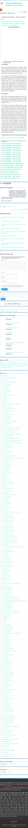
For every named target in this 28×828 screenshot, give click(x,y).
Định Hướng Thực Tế (7, 473)
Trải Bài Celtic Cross (7, 698)
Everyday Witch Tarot (7, 481)
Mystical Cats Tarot (7, 564)
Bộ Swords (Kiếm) (6, 416)
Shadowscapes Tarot (7, 603)
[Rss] (14, 823)
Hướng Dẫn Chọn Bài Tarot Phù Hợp (11, 512)
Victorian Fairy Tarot (7, 737)
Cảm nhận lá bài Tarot (7, 447)
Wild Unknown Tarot (7, 741)
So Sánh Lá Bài (6, 613)
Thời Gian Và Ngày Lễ (7, 672)
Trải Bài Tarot (5, 702)
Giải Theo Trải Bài (6, 490)
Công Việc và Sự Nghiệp (8, 455)
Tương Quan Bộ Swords (8, 720)
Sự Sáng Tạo (5, 618)
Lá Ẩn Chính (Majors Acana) (9, 536)
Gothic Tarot (5, 499)
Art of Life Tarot (6, 390)
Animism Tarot (5, 386)
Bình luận (4, 260)
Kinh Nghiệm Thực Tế (7, 533)
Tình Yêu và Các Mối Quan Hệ (9, 689)
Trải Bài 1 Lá (5, 694)
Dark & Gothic (5, 462)
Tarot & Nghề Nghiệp (7, 629)
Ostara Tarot (5, 585)
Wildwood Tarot (6, 745)
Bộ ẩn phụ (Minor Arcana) (8, 410)
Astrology (4, 393)
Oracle (4, 581)
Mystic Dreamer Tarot (7, 561)
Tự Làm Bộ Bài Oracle (7, 711)
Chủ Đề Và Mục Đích (7, 451)
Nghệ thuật (5, 568)
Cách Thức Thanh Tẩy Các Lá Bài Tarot (12, 442)
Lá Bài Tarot (5, 544)
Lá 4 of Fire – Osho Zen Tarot (10, 171)
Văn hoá (4, 728)
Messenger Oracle (6, 559)
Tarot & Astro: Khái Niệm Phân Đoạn (12, 247)
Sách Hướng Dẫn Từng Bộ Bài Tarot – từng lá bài (14, 600)
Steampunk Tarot (6, 616)
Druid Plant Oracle (6, 466)
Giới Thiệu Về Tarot (7, 497)
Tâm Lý (4, 622)
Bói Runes (5, 425)
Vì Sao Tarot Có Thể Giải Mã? (9, 735)
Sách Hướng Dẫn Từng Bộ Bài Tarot (11, 598)
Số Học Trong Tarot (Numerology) (10, 611)
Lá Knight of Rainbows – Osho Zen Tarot (13, 163)
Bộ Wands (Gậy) (6, 419)
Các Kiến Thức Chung (7, 436)
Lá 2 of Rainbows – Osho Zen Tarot (12, 147)
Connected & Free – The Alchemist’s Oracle (13, 458)
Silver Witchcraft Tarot (7, 607)
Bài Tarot (4, 399)
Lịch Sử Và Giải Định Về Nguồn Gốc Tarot (12, 546)
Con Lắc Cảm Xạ (6, 453)
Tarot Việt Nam (6, 652)
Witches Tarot (5, 748)
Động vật (4, 477)
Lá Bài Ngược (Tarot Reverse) (9, 542)
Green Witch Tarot (6, 501)
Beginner (4, 401)
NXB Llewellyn (6, 574)
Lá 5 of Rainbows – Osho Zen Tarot (12, 152)
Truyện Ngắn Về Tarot (7, 709)
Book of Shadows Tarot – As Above (10, 427)
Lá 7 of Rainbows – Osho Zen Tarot (12, 156)
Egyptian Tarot (5, 479)
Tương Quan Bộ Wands (8, 722)
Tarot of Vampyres (6, 646)
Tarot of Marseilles (6, 642)
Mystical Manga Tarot (7, 566)
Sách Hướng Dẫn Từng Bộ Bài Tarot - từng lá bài (13, 24)
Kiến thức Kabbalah (7, 525)
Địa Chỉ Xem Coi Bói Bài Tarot (9, 362)
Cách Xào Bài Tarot (7, 445)
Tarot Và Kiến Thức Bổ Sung (9, 650)
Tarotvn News (14, 821)
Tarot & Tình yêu (6, 631)
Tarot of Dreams (6, 639)
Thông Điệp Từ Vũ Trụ (7, 674)
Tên (2, 272)
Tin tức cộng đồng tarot (8, 681)
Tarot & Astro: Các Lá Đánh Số (10, 221)
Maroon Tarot (5, 555)
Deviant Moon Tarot (7, 464)
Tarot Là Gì (21, 362)
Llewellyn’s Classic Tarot (8, 551)
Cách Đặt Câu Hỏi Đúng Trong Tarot (11, 438)
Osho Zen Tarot (7, 183)
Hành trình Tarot (6, 503)
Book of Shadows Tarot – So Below (10, 429)
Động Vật (4, 475)
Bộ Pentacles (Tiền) (7, 414)
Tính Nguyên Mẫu (6, 685)
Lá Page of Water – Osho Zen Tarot (11, 176)
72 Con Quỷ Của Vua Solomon (9, 377)
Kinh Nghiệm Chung (7, 527)
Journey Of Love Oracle (8, 518)
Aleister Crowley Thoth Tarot (9, 382)
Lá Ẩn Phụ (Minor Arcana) (8, 538)
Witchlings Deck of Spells (8, 750)
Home (2, 12)
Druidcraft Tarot (6, 468)
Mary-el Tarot (5, 557)
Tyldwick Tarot (5, 724)
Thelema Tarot (5, 670)
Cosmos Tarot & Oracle (8, 460)
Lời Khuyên (5, 553)
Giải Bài (4, 486)
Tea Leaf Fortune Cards (8, 655)
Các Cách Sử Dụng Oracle (8, 432)
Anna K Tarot (5, 388)
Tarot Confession (6, 635)
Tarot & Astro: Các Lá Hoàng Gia (11, 228)
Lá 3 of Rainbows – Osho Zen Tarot (12, 149)
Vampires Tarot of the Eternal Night (10, 726)
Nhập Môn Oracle (6, 570)
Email (3, 276)
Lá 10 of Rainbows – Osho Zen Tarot (12, 161)
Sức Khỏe (4, 620)
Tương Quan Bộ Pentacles (8, 717)
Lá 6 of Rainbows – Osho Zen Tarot (12, 154)
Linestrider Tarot (6, 548)
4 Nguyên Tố (5, 375)
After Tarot (4, 380)
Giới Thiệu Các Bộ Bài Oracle (9, 494)
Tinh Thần (4, 687)
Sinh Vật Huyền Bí (6, 609)
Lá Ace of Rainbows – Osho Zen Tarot (12, 145)
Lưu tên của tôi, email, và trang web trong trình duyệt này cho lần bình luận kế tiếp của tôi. (13, 286)
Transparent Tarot (6, 707)
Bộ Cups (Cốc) (6, 412)
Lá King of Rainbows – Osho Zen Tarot (12, 167)
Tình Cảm (4, 683)
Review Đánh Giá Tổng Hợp (9, 596)
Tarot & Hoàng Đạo (7, 626)
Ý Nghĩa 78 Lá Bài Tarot (8, 754)
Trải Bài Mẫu (5, 700)
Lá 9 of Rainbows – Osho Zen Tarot (12, 160)
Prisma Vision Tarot (7, 592)
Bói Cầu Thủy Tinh (6, 423)
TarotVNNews (14, 3)
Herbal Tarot (5, 505)
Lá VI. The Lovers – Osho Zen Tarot (12, 169)
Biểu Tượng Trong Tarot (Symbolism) (11, 403)
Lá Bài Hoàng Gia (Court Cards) (10, 540)
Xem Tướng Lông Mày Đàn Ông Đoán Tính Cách (14, 363)
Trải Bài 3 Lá (5, 696)
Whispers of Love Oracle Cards (9, 739)
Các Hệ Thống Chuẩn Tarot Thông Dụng (12, 434)
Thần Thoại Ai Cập (7, 661)
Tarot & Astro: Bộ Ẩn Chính (9, 236)
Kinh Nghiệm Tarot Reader (8, 531)
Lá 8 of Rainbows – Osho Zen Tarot (12, 158)
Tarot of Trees (5, 644)
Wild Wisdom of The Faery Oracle (10, 743)
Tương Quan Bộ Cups (7, 715)
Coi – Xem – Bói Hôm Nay (12, 304)
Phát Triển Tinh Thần (7, 590)
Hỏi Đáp (4, 510)
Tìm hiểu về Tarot (6, 678)
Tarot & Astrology (6, 624)
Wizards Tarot (5, 752)
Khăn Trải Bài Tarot (7, 523)
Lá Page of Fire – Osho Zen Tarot (11, 178)
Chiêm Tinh (5, 449)
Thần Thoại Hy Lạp (7, 668)
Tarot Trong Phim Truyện (8, 648)
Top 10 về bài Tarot (7, 691)
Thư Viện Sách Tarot (7, 676)
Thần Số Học (5, 657)
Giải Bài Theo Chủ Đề (7, 488)
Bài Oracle (5, 397)
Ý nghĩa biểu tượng (7, 756)
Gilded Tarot (5, 492)
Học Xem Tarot (6, 507)
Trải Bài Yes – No (6, 704)
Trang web (4, 281)
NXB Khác (5, 572)
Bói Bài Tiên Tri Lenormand (9, 421)
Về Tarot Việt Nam (6, 732)
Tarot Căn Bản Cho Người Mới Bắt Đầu (12, 633)
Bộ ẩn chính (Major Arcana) (9, 408)
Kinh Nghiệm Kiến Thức (8, 529)
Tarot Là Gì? (5, 637)
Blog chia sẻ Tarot (6, 406)
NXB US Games (6, 579)
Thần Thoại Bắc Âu (7, 663)
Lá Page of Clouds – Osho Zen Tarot (12, 174)
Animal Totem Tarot (7, 384)
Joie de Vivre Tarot (6, 514)
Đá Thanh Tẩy (5, 471)
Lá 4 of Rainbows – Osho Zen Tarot (12, 150)
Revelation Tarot (6, 594)
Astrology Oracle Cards (8, 395)
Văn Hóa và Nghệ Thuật (8, 730)
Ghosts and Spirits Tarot (8, 484)
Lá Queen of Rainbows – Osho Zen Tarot (13, 165)
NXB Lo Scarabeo (6, 577)
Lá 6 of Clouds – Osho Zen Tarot (11, 172)
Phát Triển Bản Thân (7, 587)
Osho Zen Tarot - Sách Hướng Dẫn (13, 12)
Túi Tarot (4, 713)
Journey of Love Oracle (8, 516)
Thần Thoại (5, 659)
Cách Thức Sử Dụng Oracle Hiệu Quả (11, 440)
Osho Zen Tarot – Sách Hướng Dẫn (12, 143)
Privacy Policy (16, 824)
